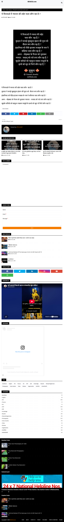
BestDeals (4, 383)
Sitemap (60, 519)
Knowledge (36, 383)
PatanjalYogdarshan (50, 383)
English (10, 383)
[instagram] (44, 271)
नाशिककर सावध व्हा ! (12, 245)
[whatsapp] (7, 275)
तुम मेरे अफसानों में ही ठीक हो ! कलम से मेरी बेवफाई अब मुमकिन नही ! (52, 152)
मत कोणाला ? (11, 259)
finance (19, 383)
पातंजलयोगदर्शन (44, 386)
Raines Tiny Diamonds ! (14, 458)
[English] (32, 481)
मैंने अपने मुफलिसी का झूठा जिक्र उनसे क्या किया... (31, 152)
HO (23, 383)
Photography (5, 386)
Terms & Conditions (53, 519)
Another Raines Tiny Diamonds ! (16, 465)
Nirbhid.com (32, 2)
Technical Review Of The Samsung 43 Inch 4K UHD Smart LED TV (25, 252)
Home (4, 9)
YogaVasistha (31, 386)
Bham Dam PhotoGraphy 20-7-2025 (17, 443)
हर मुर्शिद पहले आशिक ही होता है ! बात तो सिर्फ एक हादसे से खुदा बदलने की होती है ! (11, 152)
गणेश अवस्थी (5, 17)
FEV (15, 383)
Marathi (42, 383)
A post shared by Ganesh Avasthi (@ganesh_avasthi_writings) (22, 372)
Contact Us (33, 519)
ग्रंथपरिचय (37, 386)
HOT (27, 383)
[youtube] (56, 271)
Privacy (39, 519)
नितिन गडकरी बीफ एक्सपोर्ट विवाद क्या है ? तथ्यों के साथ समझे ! (21, 238)
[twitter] (19, 271)
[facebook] (7, 271)
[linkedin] (32, 271)
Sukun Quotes (9, 9)
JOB (31, 383)
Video (19, 386)
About (27, 519)
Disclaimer (44, 519)
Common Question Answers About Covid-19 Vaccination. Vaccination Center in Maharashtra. (30, 489)
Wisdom (24, 386)
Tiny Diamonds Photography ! (16, 451)
